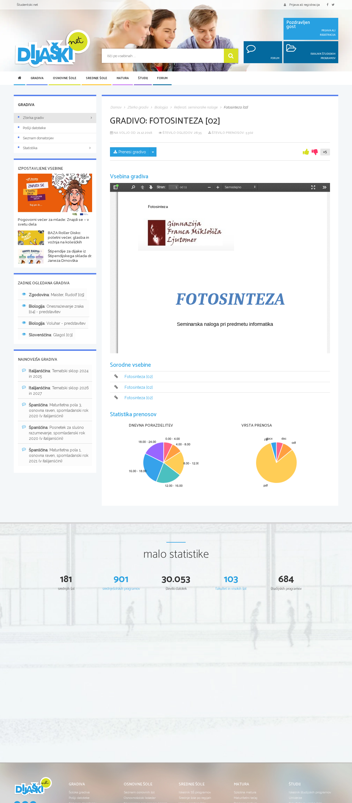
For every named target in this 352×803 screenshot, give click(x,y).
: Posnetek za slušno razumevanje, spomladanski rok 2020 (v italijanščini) (57, 433)
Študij (143, 78)
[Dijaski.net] (52, 49)
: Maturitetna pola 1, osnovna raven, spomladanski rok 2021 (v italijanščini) (58, 455)
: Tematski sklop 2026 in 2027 (59, 391)
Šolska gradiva (79, 792)
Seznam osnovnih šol (139, 792)
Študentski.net (27, 5)
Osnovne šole (64, 78)
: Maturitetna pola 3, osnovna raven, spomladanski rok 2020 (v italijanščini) (58, 410)
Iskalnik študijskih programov (310, 792)
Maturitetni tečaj (245, 798)
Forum (162, 78)
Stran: (161, 187)
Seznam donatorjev (38, 138)
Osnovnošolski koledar (140, 798)
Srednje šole (96, 78)
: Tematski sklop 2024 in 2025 (59, 374)
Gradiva (37, 78)
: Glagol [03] (51, 335)
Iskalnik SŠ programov (195, 792)
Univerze (295, 798)
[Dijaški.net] (33, 788)
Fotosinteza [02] (139, 377)
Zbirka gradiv (33, 118)
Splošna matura (245, 792)
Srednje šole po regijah (195, 798)
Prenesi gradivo (132, 152)
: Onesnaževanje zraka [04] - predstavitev (56, 309)
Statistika (30, 148)
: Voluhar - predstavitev (57, 323)
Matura (123, 78)
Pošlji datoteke (34, 128)
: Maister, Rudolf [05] (56, 295)
